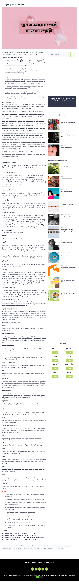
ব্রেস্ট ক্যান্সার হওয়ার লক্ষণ (56, 546)
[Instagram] (39, 569)
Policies (34, 562)
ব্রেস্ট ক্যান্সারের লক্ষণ (6, 548)
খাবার (55, 356)
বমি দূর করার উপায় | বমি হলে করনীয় (68, 267)
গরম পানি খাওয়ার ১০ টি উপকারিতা (68, 217)
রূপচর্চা (69, 373)
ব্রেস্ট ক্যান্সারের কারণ (68, 546)
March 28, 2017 (65, 132)
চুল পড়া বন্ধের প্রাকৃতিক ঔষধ (66, 242)
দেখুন (55, 352)
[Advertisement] (62, 77)
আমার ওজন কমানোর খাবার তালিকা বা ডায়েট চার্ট (57, 160)
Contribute (46, 562)
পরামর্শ (55, 364)
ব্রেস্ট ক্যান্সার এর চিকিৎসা (19, 546)
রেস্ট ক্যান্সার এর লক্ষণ (17, 548)
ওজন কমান (55, 348)
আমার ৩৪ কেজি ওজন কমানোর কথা (68, 122)
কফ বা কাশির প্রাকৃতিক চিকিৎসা (67, 191)
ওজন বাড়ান (69, 348)
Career (52, 562)
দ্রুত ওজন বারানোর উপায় (66, 255)
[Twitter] (36, 569)
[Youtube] (43, 569)
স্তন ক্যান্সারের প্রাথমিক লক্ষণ (47, 548)
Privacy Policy (71, 575)
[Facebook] (32, 569)
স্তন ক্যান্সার (37, 548)
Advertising (28, 562)
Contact (40, 562)
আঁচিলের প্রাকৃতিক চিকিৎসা (66, 147)
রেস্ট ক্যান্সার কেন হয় (28, 548)
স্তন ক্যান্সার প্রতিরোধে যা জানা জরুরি (13, 4)
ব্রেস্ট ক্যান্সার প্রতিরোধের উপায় (43, 546)
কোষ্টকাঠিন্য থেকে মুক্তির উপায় (67, 204)
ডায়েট (69, 356)
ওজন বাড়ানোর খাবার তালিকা (66, 178)
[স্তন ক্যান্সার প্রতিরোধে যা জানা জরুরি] (39, 28)
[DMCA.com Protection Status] (39, 577)
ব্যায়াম (55, 373)
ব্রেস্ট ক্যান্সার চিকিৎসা (31, 546)
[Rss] (46, 569)
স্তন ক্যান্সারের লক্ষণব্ (59, 548)
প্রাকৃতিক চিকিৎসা (69, 364)
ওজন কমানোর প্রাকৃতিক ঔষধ (66, 166)
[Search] (73, 54)
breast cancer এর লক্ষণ (7, 546)
